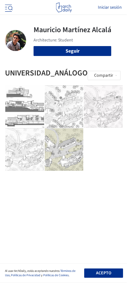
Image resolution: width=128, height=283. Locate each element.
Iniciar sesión (110, 7)
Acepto (103, 273)
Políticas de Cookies (56, 275)
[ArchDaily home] (64, 7)
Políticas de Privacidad (25, 275)
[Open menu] (8, 7)
